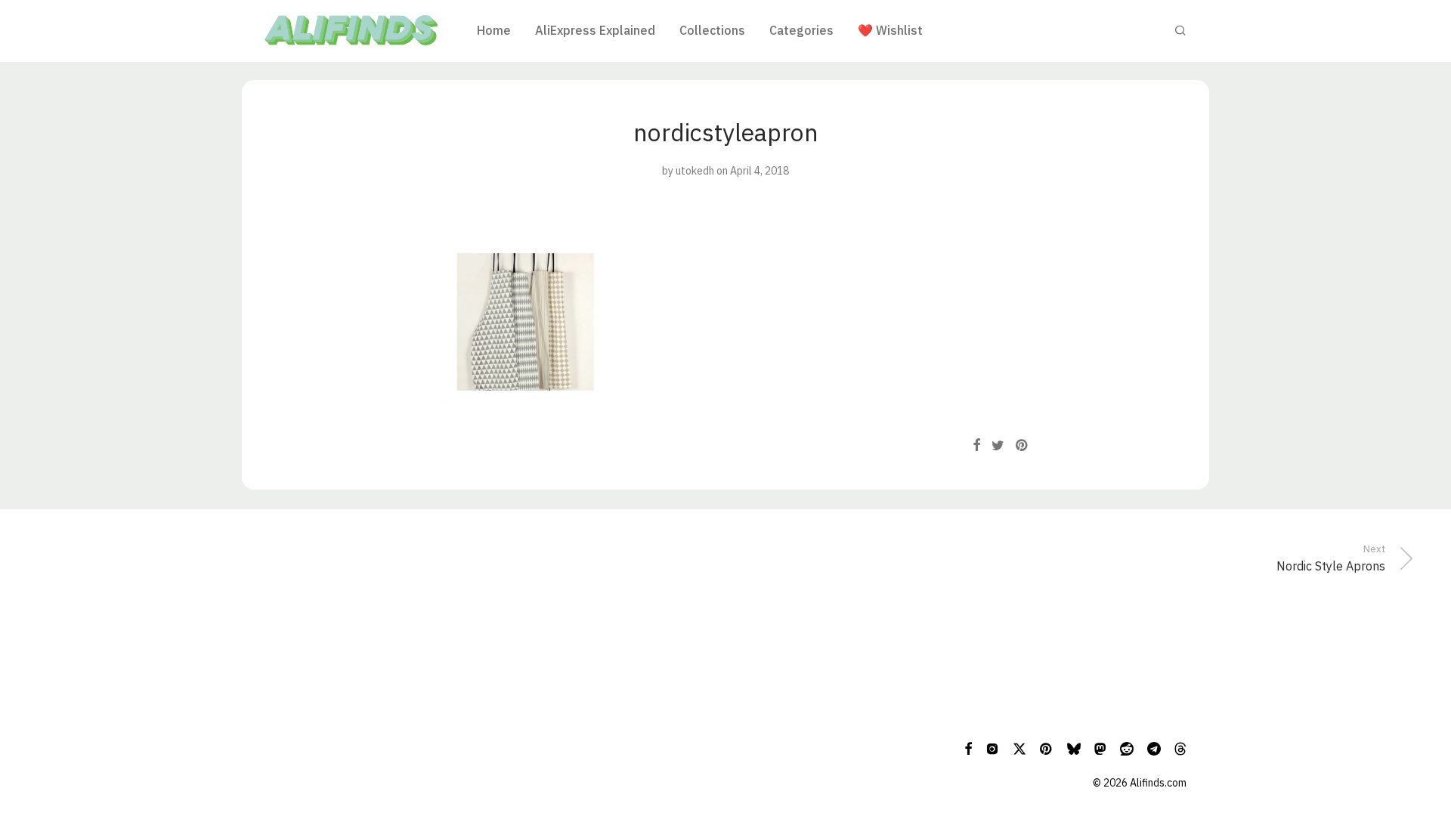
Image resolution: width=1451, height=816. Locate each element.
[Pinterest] (1046, 748)
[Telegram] (1154, 748)
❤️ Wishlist (890, 30)
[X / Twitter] (1019, 748)
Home (494, 30)
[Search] (1180, 30)
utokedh (695, 171)
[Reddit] (1127, 748)
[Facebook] (968, 748)
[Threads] (1180, 748)
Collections (712, 30)
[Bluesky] (1074, 748)
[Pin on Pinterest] (1022, 445)
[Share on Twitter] (998, 445)
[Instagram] (992, 748)
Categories (801, 30)
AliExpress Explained (595, 30)
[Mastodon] (1100, 748)
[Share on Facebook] (976, 445)
